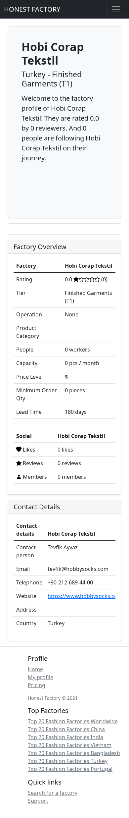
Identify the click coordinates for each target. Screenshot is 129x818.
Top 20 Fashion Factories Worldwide (73, 721)
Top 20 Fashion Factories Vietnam (69, 745)
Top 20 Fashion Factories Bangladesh (74, 753)
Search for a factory (52, 792)
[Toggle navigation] (116, 9)
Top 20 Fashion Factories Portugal (70, 769)
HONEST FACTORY (32, 9)
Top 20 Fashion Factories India (65, 737)
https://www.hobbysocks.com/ (86, 596)
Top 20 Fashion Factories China (66, 729)
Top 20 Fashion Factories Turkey (68, 761)
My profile (40, 677)
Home (35, 669)
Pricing (36, 685)
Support (38, 800)
